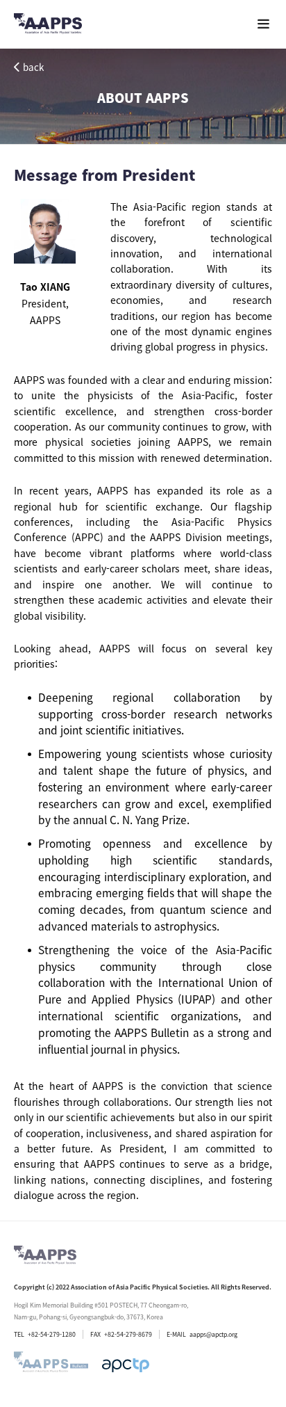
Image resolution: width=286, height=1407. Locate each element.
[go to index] (48, 26)
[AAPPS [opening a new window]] (125, 1365)
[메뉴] (263, 24)
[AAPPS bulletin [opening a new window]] (51, 1365)
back (33, 67)
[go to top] (247, 1238)
